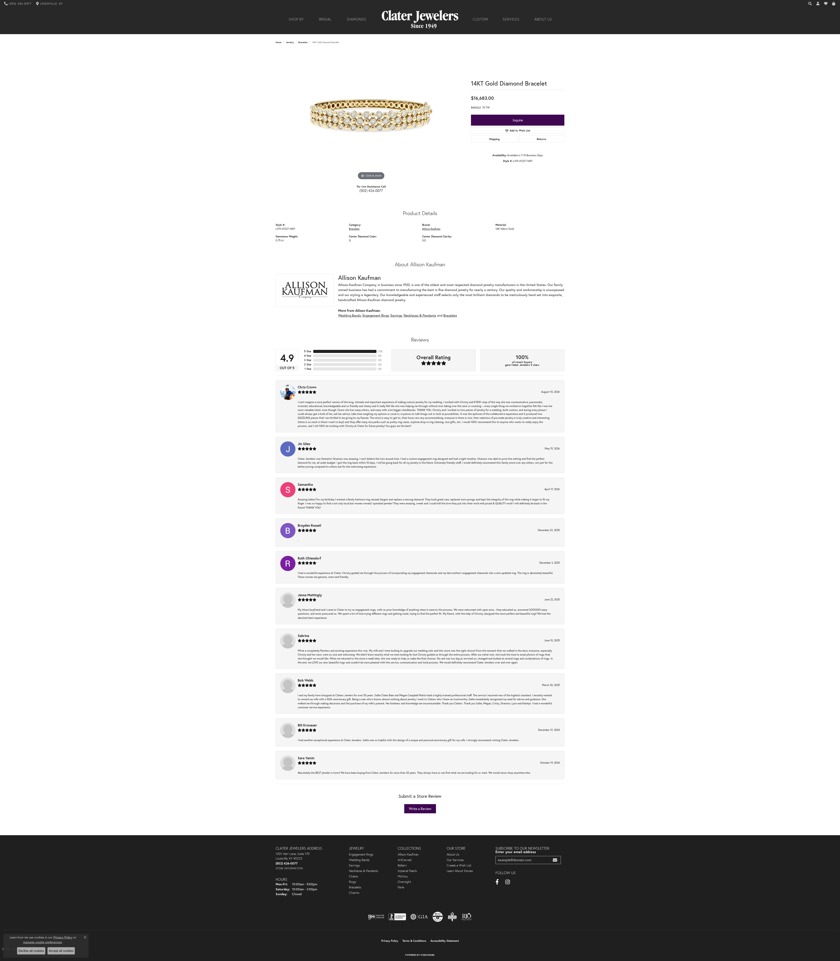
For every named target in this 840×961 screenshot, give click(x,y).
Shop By (296, 19)
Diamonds (356, 19)
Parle (401, 887)
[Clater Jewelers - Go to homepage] (420, 19)
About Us (543, 19)
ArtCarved (404, 860)
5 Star (308, 351)
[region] (371, 115)
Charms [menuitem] (354, 893)
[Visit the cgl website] (437, 916)
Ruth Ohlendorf (309, 558)
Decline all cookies (31, 950)
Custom (480, 19)
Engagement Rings (375, 315)
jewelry (290, 42)
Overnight (404, 882)
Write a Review (420, 808)
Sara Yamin (306, 758)
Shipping (494, 139)
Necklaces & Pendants (420, 315)
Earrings (396, 315)
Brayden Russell (309, 525)
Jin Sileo (304, 444)
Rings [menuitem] (352, 882)
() (380, 351)
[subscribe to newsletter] (555, 860)
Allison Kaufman (431, 228)
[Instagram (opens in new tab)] (507, 882)
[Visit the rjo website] (466, 916)
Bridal (325, 19)
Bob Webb (305, 680)
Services (511, 19)
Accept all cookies (61, 950)
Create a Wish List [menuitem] (459, 865)
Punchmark (427, 955)
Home (278, 42)
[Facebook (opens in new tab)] (497, 882)
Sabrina (303, 635)
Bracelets (303, 42)
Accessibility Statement (444, 940)
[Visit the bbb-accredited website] (397, 916)
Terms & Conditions (414, 940)
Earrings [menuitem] (354, 865)
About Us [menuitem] (453, 854)
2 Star (308, 364)
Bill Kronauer (307, 725)
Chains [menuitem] (353, 876)
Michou (403, 876)
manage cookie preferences (42, 942)
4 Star (308, 355)
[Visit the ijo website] (376, 916)
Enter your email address (515, 851)
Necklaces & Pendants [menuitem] (363, 871)
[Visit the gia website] (419, 916)
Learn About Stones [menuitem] (460, 871)
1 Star (308, 368)
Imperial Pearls (407, 871)
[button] (810, 3)
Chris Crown (307, 387)
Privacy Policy (389, 940)
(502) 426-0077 (371, 190)
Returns (541, 139)
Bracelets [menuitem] (355, 887)
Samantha (305, 484)
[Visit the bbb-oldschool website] (452, 916)
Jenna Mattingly (310, 595)
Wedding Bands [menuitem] (359, 860)
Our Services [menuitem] (455, 860)
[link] (17, 3)
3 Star (308, 360)
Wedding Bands (349, 315)
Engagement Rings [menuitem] (361, 854)
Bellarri (402, 865)
